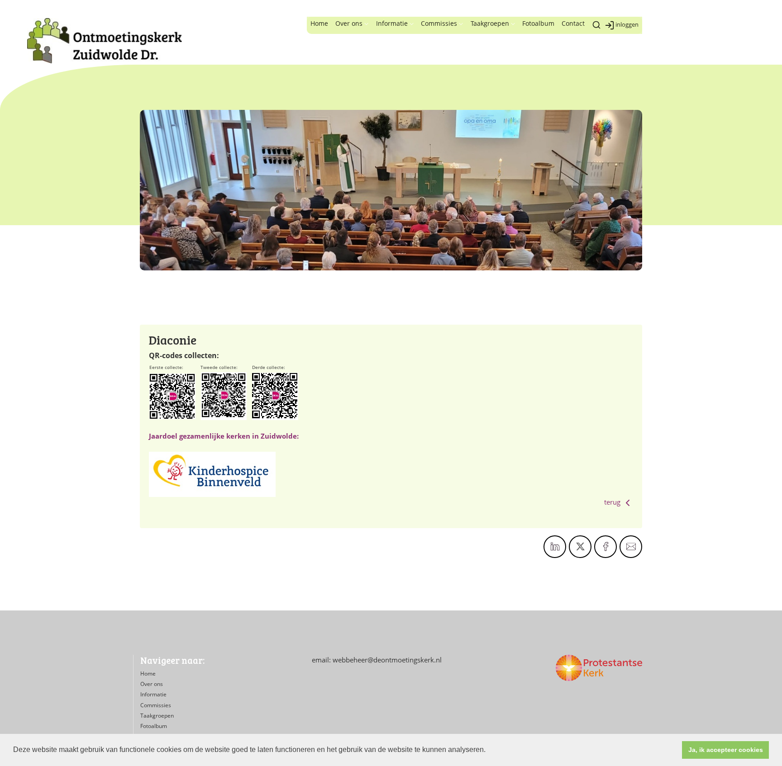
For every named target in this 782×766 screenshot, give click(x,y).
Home (319, 23)
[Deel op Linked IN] (555, 546)
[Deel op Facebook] (605, 546)
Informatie (392, 23)
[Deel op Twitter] (580, 546)
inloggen (627, 24)
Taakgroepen (490, 23)
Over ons (348, 23)
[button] (488, 750)
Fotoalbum (538, 23)
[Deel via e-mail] (631, 546)
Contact (573, 23)
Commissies (439, 23)
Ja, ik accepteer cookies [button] (725, 749)
